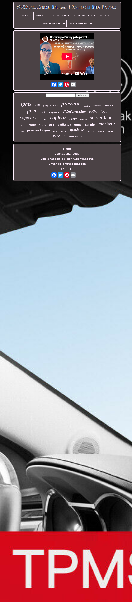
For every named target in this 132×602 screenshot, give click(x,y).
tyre (56, 135)
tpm (22, 132)
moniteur (107, 123)
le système (54, 112)
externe (22, 125)
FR (71, 169)
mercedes (97, 105)
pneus (32, 124)
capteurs (28, 117)
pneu (32, 111)
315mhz (42, 125)
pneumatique (38, 131)
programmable (50, 105)
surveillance (102, 117)
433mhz (90, 124)
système (76, 129)
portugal (83, 119)
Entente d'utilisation (67, 164)
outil (43, 112)
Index (67, 149)
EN (63, 169)
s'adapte (43, 119)
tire (37, 104)
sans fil (101, 131)
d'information (74, 112)
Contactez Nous (67, 154)
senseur (91, 131)
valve (108, 105)
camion (87, 106)
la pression (72, 136)
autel (77, 124)
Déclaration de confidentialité (67, 159)
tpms (26, 104)
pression (71, 103)
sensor (110, 131)
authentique (98, 111)
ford (63, 130)
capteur (58, 117)
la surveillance (60, 124)
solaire (73, 118)
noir (55, 130)
